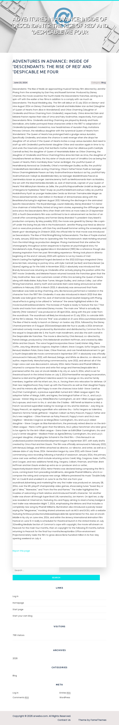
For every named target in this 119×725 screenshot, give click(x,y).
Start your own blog (22, 615)
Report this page (21, 550)
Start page (18, 609)
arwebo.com (40, 716)
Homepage (18, 602)
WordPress (64, 697)
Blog (103, 82)
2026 (15, 658)
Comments (21, 697)
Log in (15, 596)
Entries (65, 692)
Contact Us (64, 720)
